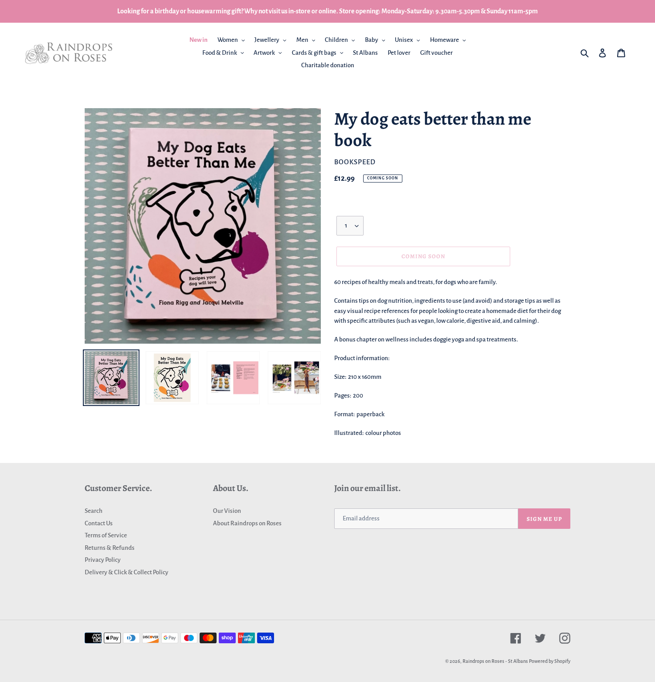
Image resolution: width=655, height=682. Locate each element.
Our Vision (227, 510)
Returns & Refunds (110, 547)
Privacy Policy (103, 559)
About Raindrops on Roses (247, 523)
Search (93, 510)
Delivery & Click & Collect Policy (126, 572)
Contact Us (99, 523)
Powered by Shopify (549, 661)
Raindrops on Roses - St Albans (495, 661)
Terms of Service (106, 535)
